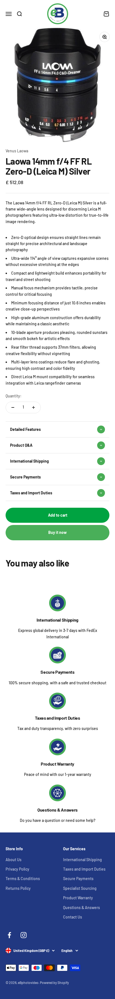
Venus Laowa (17, 150)
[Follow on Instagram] (23, 935)
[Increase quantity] (33, 407)
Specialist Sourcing (80, 888)
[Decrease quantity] (13, 407)
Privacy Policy (17, 869)
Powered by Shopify (54, 983)
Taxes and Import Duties (57, 717)
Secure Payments (57, 672)
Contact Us (72, 917)
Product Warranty (57, 763)
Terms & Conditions (23, 878)
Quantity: (13, 396)
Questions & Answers (57, 809)
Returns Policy (18, 888)
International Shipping (57, 619)
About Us (13, 859)
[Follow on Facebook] (9, 935)
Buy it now (57, 532)
